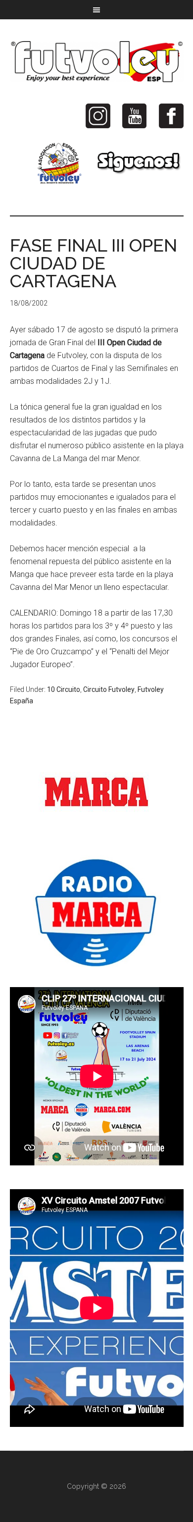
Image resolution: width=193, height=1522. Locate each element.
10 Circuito (63, 689)
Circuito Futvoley (109, 689)
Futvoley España (97, 61)
